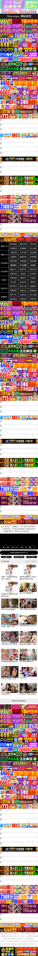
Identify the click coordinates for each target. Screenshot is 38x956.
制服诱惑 (33, 290)
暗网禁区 (13, 290)
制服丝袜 (23, 257)
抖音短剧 (13, 278)
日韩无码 (33, 299)
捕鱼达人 (13, 269)
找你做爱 (33, 261)
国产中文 (13, 295)
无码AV (4, 280)
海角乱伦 (23, 290)
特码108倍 (19, 557)
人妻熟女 (13, 257)
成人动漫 (33, 248)
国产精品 (13, 244)
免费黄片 (33, 286)
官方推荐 (4, 271)
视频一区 (4, 246)
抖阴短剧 (23, 299)
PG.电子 (31, 557)
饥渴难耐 (23, 261)
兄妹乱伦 (23, 295)
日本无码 (33, 244)
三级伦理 (13, 252)
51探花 (33, 278)
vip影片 (6, 557)
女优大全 (23, 282)
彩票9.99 (13, 274)
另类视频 (33, 257)
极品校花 (13, 299)
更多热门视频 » (31, 561)
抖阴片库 (4, 288)
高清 (21, 547)
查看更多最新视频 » (19, 701)
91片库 (13, 282)
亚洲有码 (13, 248)
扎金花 (23, 274)
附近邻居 (13, 261)
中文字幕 (23, 252)
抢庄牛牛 (23, 269)
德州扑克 (33, 269)
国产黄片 (13, 286)
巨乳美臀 (33, 252)
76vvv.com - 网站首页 (19, 16)
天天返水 (33, 274)
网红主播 (23, 244)
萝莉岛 (33, 282)
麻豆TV (23, 278)
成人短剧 (33, 295)
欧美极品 (23, 248)
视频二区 (4, 255)
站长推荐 (4, 263)
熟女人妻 (23, 286)
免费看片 (4, 297)
